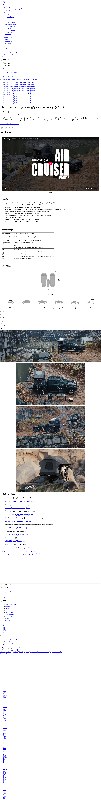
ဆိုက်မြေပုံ (16, 650)
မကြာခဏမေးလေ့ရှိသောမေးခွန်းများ (10, 51)
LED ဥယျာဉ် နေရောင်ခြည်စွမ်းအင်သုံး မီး (48, 652)
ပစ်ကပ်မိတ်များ (8, 608)
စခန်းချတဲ (7, 618)
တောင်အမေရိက (8, 41)
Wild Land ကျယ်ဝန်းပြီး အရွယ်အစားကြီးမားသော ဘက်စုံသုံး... (20, 501)
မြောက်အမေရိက (8, 43)
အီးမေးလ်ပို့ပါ (3, 656)
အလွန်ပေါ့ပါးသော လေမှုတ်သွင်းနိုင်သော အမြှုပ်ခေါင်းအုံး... (19, 528)
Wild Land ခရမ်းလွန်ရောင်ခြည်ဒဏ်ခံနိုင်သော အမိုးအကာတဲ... (19, 514)
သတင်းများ (5, 35)
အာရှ (6, 45)
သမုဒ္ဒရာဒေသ (8, 47)
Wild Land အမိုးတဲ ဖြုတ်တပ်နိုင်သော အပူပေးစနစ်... (17, 547)
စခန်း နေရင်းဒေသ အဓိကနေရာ (11, 24)
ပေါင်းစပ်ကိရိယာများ (11, 22)
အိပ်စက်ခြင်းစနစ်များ (11, 30)
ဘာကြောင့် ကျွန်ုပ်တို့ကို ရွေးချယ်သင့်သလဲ (13, 8)
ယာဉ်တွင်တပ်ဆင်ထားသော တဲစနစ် (12, 15)
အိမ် (3, 4)
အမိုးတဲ (4, 74)
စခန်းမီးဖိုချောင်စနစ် (11, 32)
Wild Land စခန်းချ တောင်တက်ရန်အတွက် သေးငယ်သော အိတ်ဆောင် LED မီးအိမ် (19, 551)
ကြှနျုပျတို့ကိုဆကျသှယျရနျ (8, 53)
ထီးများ (9, 20)
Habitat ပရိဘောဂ (10, 28)
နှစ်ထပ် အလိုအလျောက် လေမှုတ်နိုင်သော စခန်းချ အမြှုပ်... (19, 521)
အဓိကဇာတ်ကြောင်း (9, 10)
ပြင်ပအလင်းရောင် (6, 624)
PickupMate (9, 18)
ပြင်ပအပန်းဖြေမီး (21, 652)
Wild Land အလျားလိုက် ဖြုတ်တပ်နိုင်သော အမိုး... (17, 534)
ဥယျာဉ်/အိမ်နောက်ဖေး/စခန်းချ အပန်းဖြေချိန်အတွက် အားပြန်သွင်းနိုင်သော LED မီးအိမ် (23, 553)
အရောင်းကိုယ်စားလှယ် (7, 37)
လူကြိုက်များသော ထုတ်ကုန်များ (6, 650)
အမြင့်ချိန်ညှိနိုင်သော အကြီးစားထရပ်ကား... (15, 541)
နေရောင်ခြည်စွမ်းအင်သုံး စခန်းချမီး (33, 652)
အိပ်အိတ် (7, 622)
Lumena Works (8, 34)
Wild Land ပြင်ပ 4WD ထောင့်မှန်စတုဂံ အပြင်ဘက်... (17, 508)
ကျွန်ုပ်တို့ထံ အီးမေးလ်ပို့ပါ (14, 124)
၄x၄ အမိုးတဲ (59, 652)
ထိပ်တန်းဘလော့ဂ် (6, 645)
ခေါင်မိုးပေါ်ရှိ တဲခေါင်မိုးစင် (5, 652)
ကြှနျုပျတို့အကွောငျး (7, 6)
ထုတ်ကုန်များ (5, 12)
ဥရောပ (6, 39)
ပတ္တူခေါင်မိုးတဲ (15, 652)
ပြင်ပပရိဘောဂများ (9, 620)
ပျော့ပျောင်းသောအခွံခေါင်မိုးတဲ (9, 76)
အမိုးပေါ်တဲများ (10, 17)
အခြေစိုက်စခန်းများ (11, 26)
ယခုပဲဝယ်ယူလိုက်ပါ (4, 124)
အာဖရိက (7, 49)
